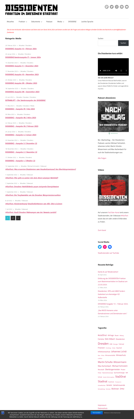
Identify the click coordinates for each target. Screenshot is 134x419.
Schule (100, 377)
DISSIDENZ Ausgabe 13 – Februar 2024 (21, 48)
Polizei (99, 373)
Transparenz (118, 382)
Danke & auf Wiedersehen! (108, 271)
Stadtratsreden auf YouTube (108, 253)
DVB (111, 344)
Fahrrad (121, 344)
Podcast (49, 21)
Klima (102, 355)
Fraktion (22, 21)
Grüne (113, 348)
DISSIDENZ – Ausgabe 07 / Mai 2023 (20, 109)
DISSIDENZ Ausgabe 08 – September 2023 (22, 92)
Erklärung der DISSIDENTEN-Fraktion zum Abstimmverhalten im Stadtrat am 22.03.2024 (112, 281)
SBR (127, 373)
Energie (115, 344)
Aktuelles (10, 21)
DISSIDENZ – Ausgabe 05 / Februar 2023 (21, 126)
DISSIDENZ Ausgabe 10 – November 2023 (22, 74)
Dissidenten (120, 339)
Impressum (102, 405)
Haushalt (119, 348)
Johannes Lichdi (119, 351)
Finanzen (101, 347)
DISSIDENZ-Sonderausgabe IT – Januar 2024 (23, 57)
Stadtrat (102, 381)
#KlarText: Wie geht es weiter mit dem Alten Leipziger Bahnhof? (31, 178)
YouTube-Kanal (113, 212)
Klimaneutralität (110, 355)
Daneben (26, 97)
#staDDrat (102, 335)
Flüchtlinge (108, 348)
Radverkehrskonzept (107, 373)
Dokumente (35, 21)
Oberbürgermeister (112, 369)
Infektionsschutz (104, 351)
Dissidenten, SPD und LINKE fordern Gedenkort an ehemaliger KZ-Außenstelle (111, 294)
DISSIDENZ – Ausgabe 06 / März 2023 (20, 117)
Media (59, 21)
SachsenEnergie (119, 372)
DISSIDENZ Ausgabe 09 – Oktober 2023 (21, 83)
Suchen (100, 38)
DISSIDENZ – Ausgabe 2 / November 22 (21, 152)
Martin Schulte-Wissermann (112, 362)
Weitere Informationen (112, 413)
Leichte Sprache (87, 21)
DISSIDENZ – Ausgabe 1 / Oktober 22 (20, 160)
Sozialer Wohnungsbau (108, 377)
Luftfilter (100, 358)
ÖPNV (122, 388)
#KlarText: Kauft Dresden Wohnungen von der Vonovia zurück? (30, 212)
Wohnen (115, 388)
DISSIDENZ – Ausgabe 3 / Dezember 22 (21, 143)
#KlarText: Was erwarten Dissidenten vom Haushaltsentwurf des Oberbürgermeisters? (40, 169)
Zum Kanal (102, 230)
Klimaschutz (121, 355)
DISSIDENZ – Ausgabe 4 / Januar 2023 (20, 135)
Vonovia (108, 389)
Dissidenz (29, 45)
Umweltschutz (101, 385)
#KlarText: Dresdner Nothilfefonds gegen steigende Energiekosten (32, 186)
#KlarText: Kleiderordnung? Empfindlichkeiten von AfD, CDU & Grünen (33, 203)
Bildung (122, 335)
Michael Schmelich (33, 166)
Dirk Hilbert (110, 339)
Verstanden (97, 413)
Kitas (99, 355)
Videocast (43, 166)
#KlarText (124, 215)
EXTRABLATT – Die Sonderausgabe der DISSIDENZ (25, 100)
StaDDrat (120, 376)
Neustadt (101, 369)
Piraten (123, 370)
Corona (101, 339)
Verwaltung (101, 389)
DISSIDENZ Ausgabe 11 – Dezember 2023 (21, 66)
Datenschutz (102, 408)
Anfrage (111, 335)
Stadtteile (111, 382)
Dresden (103, 343)
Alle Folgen (102, 158)
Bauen (117, 335)
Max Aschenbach (104, 365)
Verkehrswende (119, 385)
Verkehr (109, 385)
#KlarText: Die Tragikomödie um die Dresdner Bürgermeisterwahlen (33, 195)
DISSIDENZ (72, 21)
